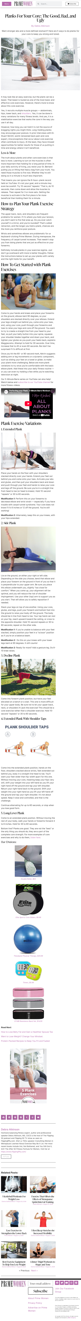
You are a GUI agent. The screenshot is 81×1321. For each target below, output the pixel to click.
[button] (3, 1117)
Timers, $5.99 (28, 982)
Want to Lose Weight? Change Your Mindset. (22, 1036)
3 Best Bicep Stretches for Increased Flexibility (43, 1232)
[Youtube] (67, 1283)
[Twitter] (62, 1283)
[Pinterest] (76, 1283)
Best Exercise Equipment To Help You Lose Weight (14, 1263)
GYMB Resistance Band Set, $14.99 (28, 1021)
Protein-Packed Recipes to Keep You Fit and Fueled (25, 1041)
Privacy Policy (35, 1303)
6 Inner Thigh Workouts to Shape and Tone (42, 1263)
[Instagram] (71, 1283)
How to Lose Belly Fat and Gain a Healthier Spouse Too (27, 1032)
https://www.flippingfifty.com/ (13, 1152)
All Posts (6, 1157)
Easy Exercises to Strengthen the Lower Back (14, 1232)
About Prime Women (38, 1298)
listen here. (35, 837)
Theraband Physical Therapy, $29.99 (28, 956)
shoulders (26, 113)
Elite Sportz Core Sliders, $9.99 (28, 917)
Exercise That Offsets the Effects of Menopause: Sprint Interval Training (42, 1199)
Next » (34, 1270)
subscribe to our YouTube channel (34, 382)
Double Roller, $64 (28, 879)
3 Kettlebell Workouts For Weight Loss (14, 1198)
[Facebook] (57, 1283)
